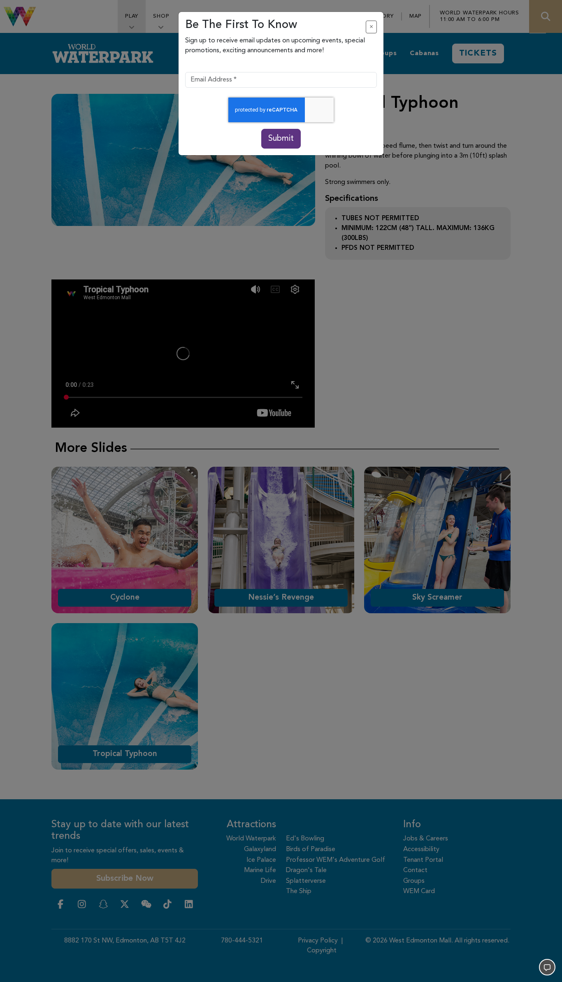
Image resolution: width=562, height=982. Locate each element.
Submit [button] (281, 139)
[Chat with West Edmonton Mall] (547, 967)
